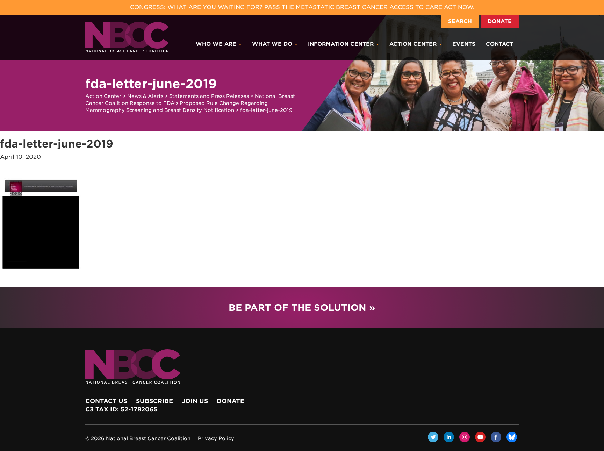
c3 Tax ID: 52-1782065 (121, 409)
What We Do (273, 44)
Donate (500, 21)
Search (460, 21)
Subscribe (154, 401)
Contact (499, 44)
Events (463, 44)
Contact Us (106, 401)
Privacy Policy (216, 438)
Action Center (413, 44)
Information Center (341, 44)
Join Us (195, 401)
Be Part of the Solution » (302, 307)
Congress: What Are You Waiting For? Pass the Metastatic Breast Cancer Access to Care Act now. (302, 7)
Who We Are (217, 44)
